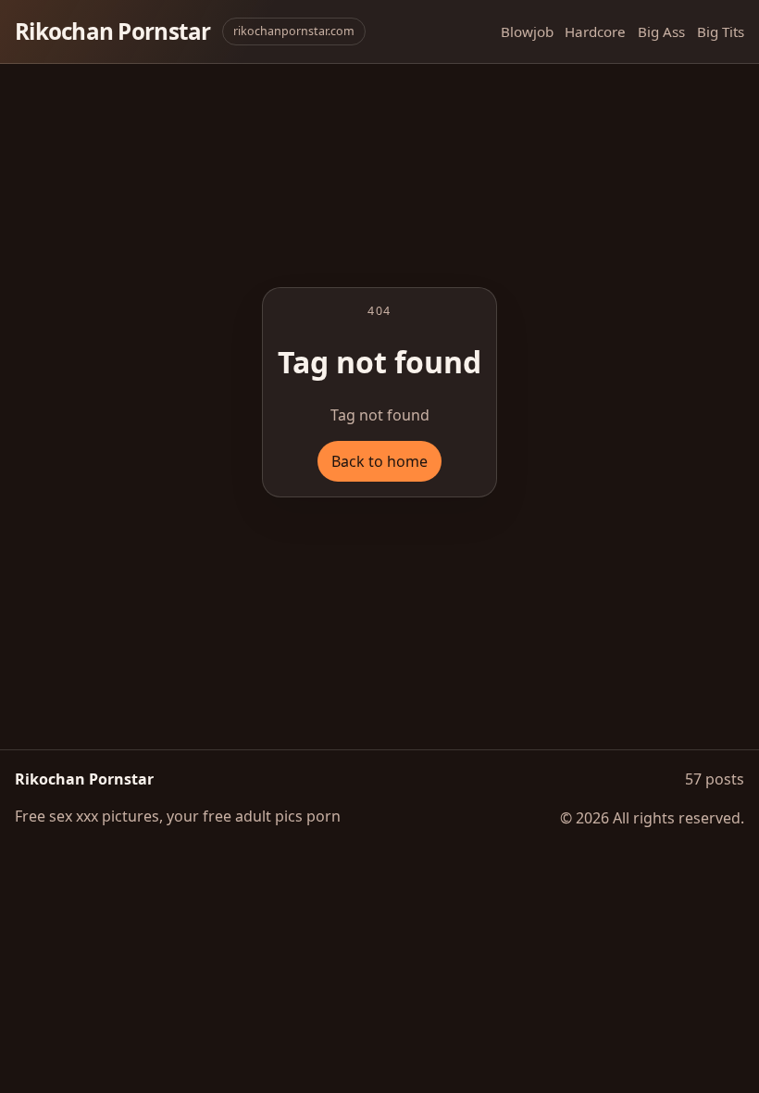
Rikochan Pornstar (113, 31)
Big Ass (661, 31)
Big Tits (720, 31)
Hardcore (595, 31)
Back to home (379, 461)
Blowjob (527, 31)
